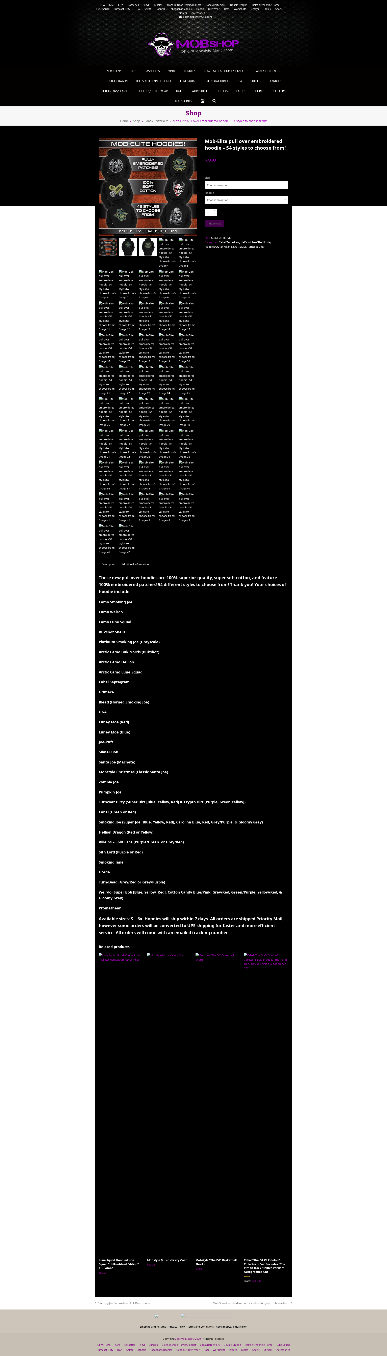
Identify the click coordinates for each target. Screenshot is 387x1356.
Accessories (283, 1350)
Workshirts (219, 1350)
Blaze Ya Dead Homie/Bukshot (179, 1345)
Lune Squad (283, 1345)
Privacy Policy (177, 1326)
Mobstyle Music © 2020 (187, 1338)
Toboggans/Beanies (161, 1350)
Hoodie (209, 193)
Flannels (141, 1350)
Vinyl (142, 1345)
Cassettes (129, 1345)
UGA (119, 1350)
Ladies (244, 1350)
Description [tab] (108, 564)
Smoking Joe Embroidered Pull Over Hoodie (122, 1303)
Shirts (129, 1350)
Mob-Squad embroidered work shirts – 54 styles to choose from (251, 1303)
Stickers (268, 1350)
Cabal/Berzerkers (229, 242)
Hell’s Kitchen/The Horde (259, 1345)
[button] (203, 101)
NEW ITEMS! (238, 246)
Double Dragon (232, 1345)
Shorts (256, 1350)
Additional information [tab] (135, 564)
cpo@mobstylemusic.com (231, 1326)
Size (207, 178)
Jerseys (233, 1350)
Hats (206, 1350)
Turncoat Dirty (255, 246)
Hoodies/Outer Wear (217, 246)
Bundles (153, 1345)
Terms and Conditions (200, 1326)
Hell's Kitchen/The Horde (255, 242)
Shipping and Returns (153, 1326)
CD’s (117, 1345)
